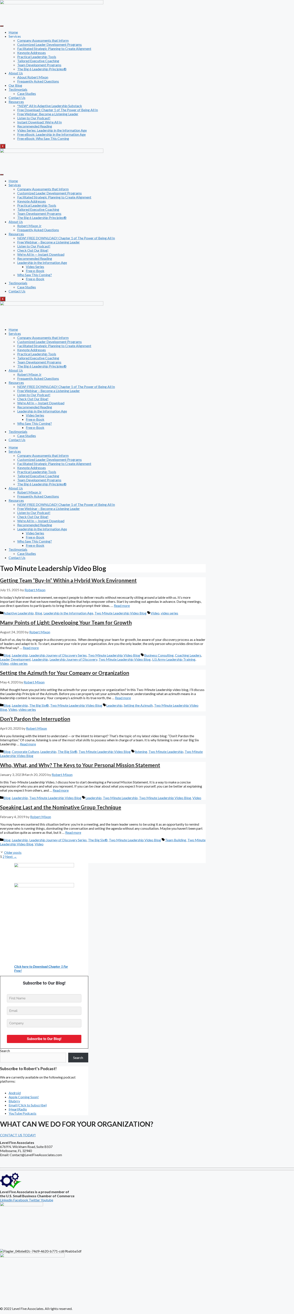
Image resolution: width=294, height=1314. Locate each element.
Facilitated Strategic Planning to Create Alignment (54, 48)
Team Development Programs (39, 65)
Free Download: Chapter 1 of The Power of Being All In (57, 110)
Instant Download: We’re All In (39, 122)
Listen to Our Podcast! (33, 118)
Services (15, 185)
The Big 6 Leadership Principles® (42, 69)
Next (11, 856)
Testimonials (18, 89)
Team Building (175, 840)
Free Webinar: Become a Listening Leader (47, 114)
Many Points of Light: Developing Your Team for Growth (66, 622)
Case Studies (26, 93)
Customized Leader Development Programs (49, 44)
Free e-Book (35, 271)
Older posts (13, 852)
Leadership (20, 655)
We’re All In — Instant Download (40, 254)
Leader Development (15, 659)
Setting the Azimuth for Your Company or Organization (64, 673)
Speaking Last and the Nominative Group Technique (60, 807)
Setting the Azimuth (138, 705)
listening (141, 751)
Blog (38, 613)
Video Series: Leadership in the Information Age (52, 130)
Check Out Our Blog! (32, 250)
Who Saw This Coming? (34, 275)
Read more (122, 605)
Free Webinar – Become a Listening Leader (48, 242)
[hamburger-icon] (1, 26)
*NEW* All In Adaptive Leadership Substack (49, 106)
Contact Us (17, 97)
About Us (16, 73)
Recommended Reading (34, 126)
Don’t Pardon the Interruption (35, 719)
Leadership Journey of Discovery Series (58, 655)
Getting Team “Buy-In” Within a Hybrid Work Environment (68, 580)
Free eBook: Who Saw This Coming (43, 138)
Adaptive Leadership (18, 613)
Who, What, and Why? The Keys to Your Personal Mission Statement (80, 765)
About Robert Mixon (32, 77)
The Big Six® (39, 705)
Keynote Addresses (31, 53)
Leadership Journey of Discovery (73, 659)
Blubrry (14, 1101)
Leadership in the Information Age (42, 262)
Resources (16, 102)
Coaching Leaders (188, 655)
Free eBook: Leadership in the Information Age (51, 134)
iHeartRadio (18, 1109)
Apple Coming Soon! (24, 1097)
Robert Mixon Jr (29, 226)
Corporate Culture (25, 751)
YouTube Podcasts (22, 1113)
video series (169, 613)
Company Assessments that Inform (43, 40)
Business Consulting (159, 655)
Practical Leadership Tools (36, 57)
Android (15, 1093)
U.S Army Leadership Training (173, 659)
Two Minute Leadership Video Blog (120, 613)
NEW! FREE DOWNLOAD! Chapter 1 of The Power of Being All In (66, 238)
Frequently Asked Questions (38, 81)
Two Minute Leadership (166, 751)
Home (13, 32)
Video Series (35, 267)
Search (5, 1051)
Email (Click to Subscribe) (28, 1105)
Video (155, 613)
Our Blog (15, 85)
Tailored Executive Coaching (38, 61)
